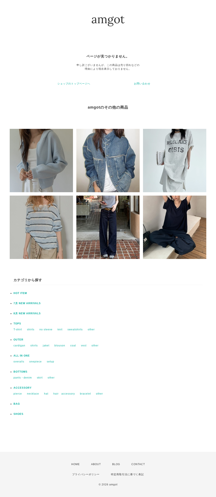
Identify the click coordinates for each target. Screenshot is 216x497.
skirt (40, 377)
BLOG (116, 464)
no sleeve (46, 329)
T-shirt (18, 329)
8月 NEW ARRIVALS (27, 313)
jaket (46, 345)
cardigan (19, 345)
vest (83, 345)
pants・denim (23, 377)
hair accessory (64, 393)
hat (46, 393)
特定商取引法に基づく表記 (127, 474)
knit (60, 329)
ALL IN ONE (22, 355)
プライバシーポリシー (86, 474)
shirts (30, 329)
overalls (19, 361)
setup (50, 361)
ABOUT (96, 464)
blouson (59, 345)
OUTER (18, 339)
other (91, 329)
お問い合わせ (142, 83)
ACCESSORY (23, 387)
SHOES (18, 414)
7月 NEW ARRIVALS (27, 303)
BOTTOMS (20, 371)
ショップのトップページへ (73, 83)
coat (73, 345)
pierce (18, 393)
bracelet (85, 393)
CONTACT (138, 464)
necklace (33, 393)
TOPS (17, 323)
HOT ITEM (20, 293)
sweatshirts (75, 329)
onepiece (35, 361)
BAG (17, 403)
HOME (75, 464)
